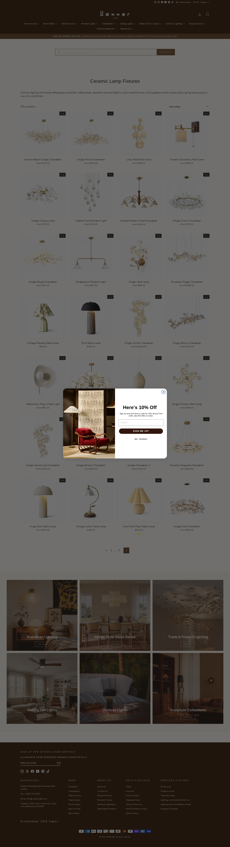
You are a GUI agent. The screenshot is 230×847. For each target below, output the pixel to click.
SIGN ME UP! (141, 431)
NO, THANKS (141, 439)
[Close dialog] (164, 392)
